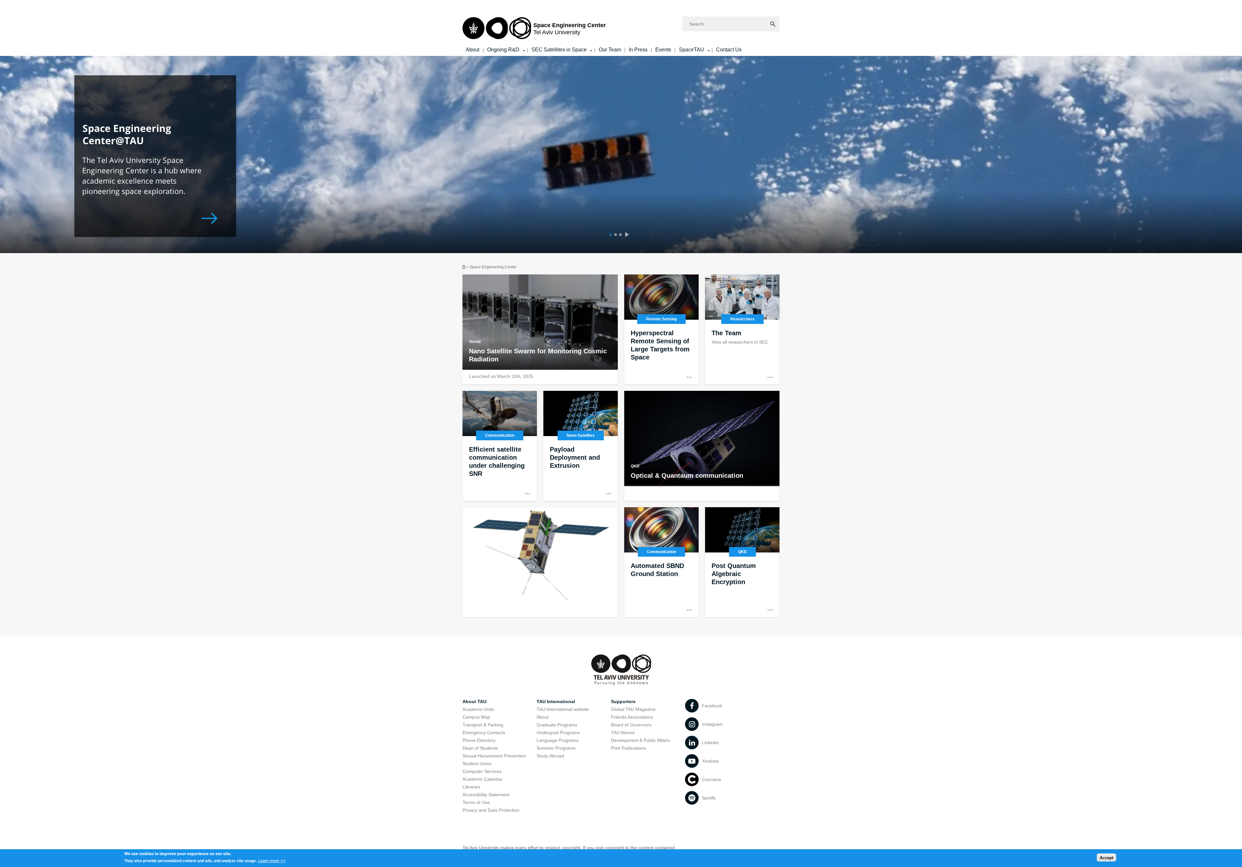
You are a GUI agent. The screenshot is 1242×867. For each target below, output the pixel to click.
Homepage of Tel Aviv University (464, 267)
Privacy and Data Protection (491, 810)
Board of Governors (631, 724)
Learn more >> (272, 860)
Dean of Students (480, 748)
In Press (638, 49)
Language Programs (558, 740)
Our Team (610, 49)
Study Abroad (550, 755)
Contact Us (729, 49)
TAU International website (563, 709)
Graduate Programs (557, 724)
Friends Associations (632, 717)
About (472, 49)
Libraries (471, 786)
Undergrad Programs (558, 732)
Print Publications (628, 748)
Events (663, 49)
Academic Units (478, 709)
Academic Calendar (483, 779)
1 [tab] (609, 235)
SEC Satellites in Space (559, 49)
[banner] (621, 28)
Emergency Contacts (484, 732)
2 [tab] (614, 235)
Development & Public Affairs (640, 740)
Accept (1106, 857)
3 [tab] (619, 235)
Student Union (477, 763)
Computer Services (482, 771)
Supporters (623, 701)
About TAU (474, 701)
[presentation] (628, 235)
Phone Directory (479, 740)
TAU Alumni (623, 732)
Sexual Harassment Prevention (494, 755)
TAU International (556, 701)
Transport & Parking (483, 724)
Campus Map (476, 717)
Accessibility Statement (486, 794)
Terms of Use (476, 802)
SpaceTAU (691, 49)
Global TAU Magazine (633, 709)
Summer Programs (556, 748)
